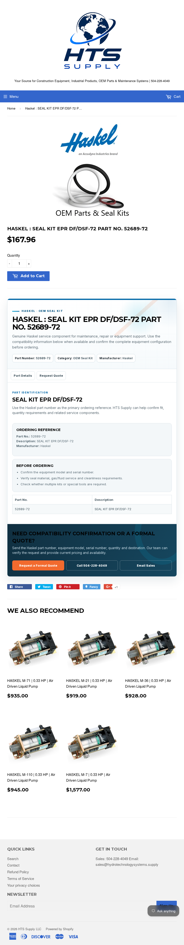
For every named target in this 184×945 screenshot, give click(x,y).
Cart (176, 96)
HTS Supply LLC (29, 929)
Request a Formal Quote (38, 565)
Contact (13, 865)
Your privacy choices (23, 885)
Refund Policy (18, 871)
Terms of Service (20, 878)
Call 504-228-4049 (92, 565)
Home (11, 108)
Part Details (23, 375)
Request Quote (51, 375)
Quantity (13, 255)
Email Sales (146, 565)
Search (12, 858)
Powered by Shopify (60, 929)
